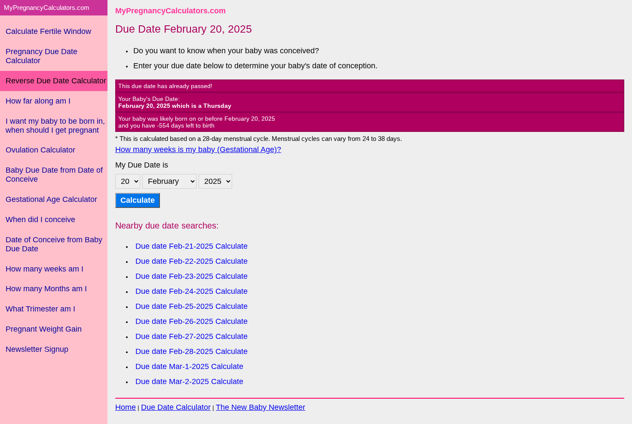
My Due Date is (141, 165)
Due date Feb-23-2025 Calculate (191, 276)
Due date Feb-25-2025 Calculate (191, 306)
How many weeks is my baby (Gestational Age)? (198, 149)
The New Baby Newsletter (260, 407)
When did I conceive (40, 219)
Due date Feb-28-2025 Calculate (191, 351)
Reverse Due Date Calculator (56, 80)
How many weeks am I (44, 269)
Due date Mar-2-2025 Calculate (189, 381)
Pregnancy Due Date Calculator (41, 56)
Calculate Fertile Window (48, 31)
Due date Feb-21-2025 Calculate (191, 246)
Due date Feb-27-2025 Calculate (191, 336)
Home (125, 407)
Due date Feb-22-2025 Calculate (191, 261)
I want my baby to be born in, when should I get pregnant (55, 125)
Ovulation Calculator (40, 150)
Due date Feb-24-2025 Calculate (191, 291)
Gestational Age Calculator (51, 199)
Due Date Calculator (176, 407)
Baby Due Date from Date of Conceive (54, 174)
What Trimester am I (40, 309)
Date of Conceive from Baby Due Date (54, 244)
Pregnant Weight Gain (44, 329)
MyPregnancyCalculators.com (170, 10)
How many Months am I (46, 288)
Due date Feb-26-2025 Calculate (191, 321)
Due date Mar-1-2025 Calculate (189, 366)
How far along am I (38, 101)
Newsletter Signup (37, 349)
